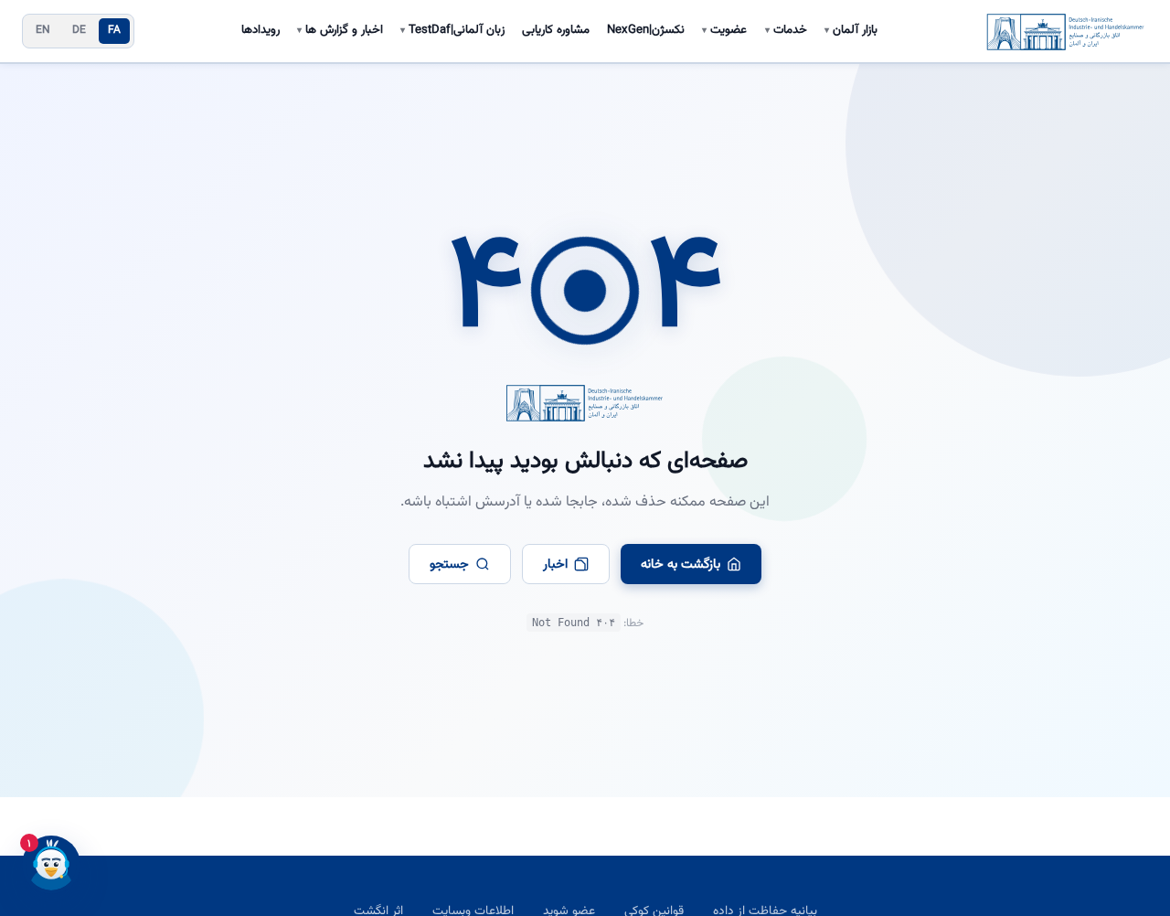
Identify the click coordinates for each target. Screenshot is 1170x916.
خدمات (786, 30)
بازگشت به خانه (680, 564)
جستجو (449, 564)
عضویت (724, 30)
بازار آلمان (851, 30)
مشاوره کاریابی (556, 30)
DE (79, 30)
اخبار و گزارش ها (340, 30)
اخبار (555, 564)
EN (43, 30)
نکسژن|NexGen (646, 30)
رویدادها (260, 30)
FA (115, 30)
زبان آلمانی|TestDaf (452, 30)
